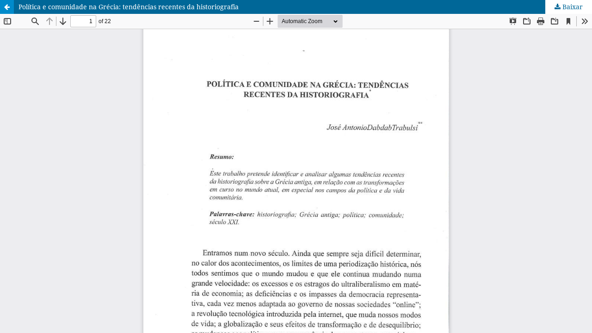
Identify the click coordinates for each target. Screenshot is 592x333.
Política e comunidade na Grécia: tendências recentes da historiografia (128, 6)
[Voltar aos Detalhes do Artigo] (7, 7)
